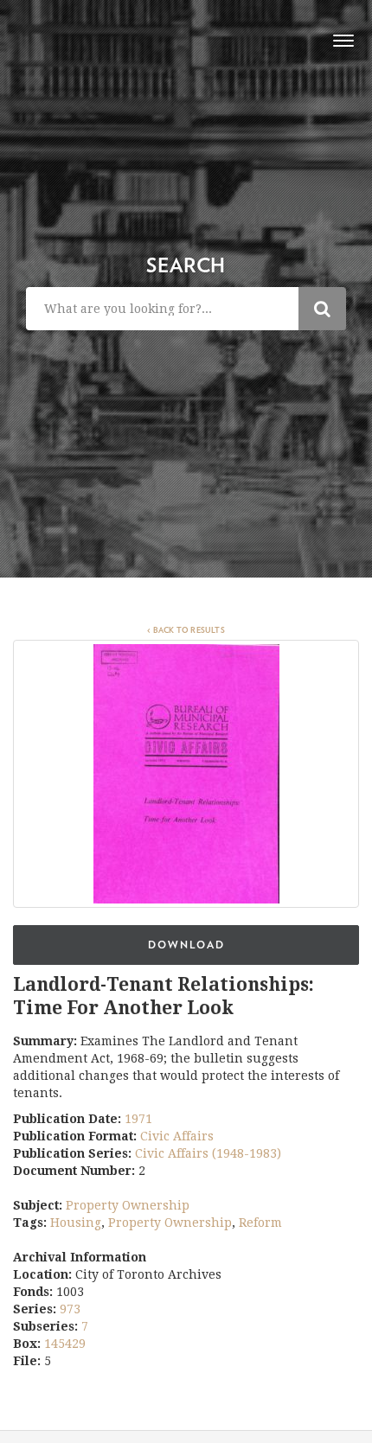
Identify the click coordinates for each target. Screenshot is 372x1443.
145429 (65, 1343)
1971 (138, 1119)
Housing (75, 1222)
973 (70, 1309)
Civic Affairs (177, 1136)
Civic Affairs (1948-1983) (208, 1153)
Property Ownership (127, 1205)
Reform (260, 1222)
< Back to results (186, 631)
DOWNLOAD (186, 945)
